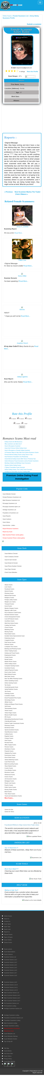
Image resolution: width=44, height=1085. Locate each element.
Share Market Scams (10, 766)
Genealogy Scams (10, 700)
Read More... (19, 233)
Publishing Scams (10, 638)
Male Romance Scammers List (11, 500)
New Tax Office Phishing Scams (13, 678)
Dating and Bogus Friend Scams (14, 704)
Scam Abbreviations (9, 951)
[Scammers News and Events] (34, 836)
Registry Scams (9, 736)
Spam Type (7, 926)
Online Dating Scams (10, 663)
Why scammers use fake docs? (13, 444)
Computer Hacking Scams (12, 666)
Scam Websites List (9, 1033)
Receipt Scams (9, 742)
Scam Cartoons (7, 519)
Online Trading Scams (11, 651)
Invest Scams (8, 606)
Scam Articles (8, 1051)
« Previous (8, 192)
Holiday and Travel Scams (12, 653)
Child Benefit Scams (10, 721)
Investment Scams (10, 668)
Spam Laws (7, 929)
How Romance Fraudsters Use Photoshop (16, 456)
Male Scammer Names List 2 (12, 995)
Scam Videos (6, 522)
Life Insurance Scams (11, 779)
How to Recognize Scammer (12, 446)
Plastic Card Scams (10, 783)
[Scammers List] (35, 857)
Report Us (7, 932)
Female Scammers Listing (11, 1025)
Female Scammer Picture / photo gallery (14, 538)
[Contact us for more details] (31, 900)
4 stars (21, 419)
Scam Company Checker (12, 556)
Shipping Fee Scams (10, 753)
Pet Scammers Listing (10, 1006)
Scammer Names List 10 (11, 985)
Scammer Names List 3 (10, 962)
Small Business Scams (11, 732)
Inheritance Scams (10, 749)
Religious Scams (9, 597)
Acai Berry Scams (9, 621)
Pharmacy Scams (9, 725)
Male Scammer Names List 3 (12, 998)
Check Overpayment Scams (12, 616)
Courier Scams (9, 768)
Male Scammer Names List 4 (12, 1000)
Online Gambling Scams (11, 680)
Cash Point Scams (10, 762)
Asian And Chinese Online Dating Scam (16, 448)
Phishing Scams (9, 593)
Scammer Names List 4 (10, 965)
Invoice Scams (9, 776)
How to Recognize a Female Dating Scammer (17, 450)
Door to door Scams (10, 672)
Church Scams (9, 627)
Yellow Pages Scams (10, 713)
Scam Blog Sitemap (9, 1061)
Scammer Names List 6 (10, 970)
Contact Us (7, 921)
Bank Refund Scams (10, 674)
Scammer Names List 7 (10, 973)
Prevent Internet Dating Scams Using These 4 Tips (19, 454)
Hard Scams (8, 740)
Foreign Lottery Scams (11, 599)
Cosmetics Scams (10, 695)
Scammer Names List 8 (10, 975)
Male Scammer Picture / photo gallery (13, 535)
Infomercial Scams (10, 774)
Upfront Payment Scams (11, 670)
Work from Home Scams (11, 623)
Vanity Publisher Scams (11, 689)
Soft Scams (8, 706)
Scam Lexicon (8, 949)
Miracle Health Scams (11, 715)
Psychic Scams (9, 785)
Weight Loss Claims (10, 602)
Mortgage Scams (9, 781)
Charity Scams (9, 657)
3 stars (29, 419)
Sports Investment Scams (12, 730)
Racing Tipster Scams (11, 789)
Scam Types (7, 924)
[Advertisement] (18, 119)
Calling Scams (9, 734)
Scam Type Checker (10, 569)
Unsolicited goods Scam (11, 687)
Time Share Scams (10, 794)
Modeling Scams (9, 629)
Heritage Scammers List (9, 509)
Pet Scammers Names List (11, 1003)
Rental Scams (8, 659)
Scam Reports (7, 516)
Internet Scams (9, 591)
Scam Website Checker (9, 494)
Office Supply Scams (10, 744)
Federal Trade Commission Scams (14, 723)
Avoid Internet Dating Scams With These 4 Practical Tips (20, 459)
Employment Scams (10, 655)
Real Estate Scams (10, 634)
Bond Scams (8, 791)
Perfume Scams (9, 644)
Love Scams (8, 587)
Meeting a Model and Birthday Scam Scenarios (18, 463)
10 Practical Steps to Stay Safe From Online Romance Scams (22, 452)
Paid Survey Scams (10, 642)
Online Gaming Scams (11, 683)
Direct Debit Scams (10, 757)
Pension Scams (9, 747)
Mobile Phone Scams (10, 661)
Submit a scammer (34, 24)
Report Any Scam (9, 1031)
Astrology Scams (9, 693)
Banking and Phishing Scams (13, 648)
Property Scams (9, 751)
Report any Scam (7, 531)
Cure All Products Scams (11, 619)
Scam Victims (8, 940)
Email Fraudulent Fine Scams (13, 698)
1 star (25, 423)
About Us (6, 918)
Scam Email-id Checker (11, 563)
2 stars (18, 423)
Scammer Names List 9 (10, 982)
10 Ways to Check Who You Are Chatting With (17, 471)
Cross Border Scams (10, 770)
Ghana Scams (8, 585)
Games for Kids (9, 809)
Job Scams (8, 691)
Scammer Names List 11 (11, 987)
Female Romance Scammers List (12, 497)
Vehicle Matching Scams (11, 759)
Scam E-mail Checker (11, 560)
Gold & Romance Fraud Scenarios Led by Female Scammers (21, 461)
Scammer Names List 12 (11, 990)
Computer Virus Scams (11, 646)
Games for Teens (9, 811)
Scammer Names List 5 (10, 967)
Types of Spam (8, 937)
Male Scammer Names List (11, 992)
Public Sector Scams (10, 787)
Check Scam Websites (11, 572)
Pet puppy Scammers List (10, 503)
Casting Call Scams (10, 625)
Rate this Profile (32, 71)
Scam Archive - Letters (9, 525)
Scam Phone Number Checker (13, 566)
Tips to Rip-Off (8, 1041)
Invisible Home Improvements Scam (15, 636)
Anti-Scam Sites (8, 1053)
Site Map (6, 1048)
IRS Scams (8, 717)
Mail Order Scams (10, 676)
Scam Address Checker (11, 553)
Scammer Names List (10, 957)
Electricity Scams (9, 727)
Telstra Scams (8, 710)
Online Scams (7, 16)
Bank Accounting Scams (11, 764)
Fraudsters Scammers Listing (12, 1020)
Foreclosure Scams (10, 755)
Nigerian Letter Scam (10, 610)
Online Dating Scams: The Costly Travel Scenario (18, 469)
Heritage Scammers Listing (11, 1015)
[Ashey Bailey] (22, 50)
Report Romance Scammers (10, 528)
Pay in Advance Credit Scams (13, 612)
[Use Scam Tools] (35, 878)
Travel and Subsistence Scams (13, 796)
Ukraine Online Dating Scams (13, 465)
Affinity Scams (8, 702)
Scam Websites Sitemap (11, 1036)
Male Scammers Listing (10, 1023)
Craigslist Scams (9, 640)
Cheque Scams (9, 738)
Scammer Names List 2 (10, 959)
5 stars (13, 419)
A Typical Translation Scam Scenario (15, 467)
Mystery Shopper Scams (11, 608)
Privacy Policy (8, 1058)
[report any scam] (3, 541)
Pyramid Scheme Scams (11, 614)
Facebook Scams (9, 589)
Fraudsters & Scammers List (10, 513)
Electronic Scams (9, 772)
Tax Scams (8, 685)
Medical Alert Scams (10, 595)
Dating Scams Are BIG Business (13, 441)
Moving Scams (9, 631)
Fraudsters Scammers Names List (13, 1018)
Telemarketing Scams (11, 708)
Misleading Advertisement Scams (14, 719)
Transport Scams (9, 604)
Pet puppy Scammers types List (11, 506)
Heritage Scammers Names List (13, 1008)
